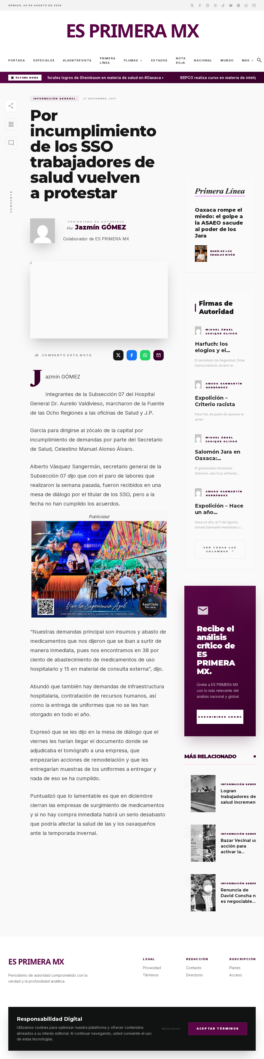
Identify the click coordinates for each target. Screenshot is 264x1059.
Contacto (194, 968)
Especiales (44, 60)
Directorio (194, 975)
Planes (235, 968)
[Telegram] (238, 5)
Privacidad (171, 1028)
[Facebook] (200, 5)
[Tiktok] (223, 5)
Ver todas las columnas (220, 549)
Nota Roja (181, 61)
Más (248, 61)
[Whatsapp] (246, 5)
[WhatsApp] (145, 355)
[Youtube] (231, 5)
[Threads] (215, 5)
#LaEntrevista (77, 60)
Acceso (235, 975)
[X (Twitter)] (118, 355)
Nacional (203, 60)
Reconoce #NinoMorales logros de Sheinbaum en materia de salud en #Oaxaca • (86, 77)
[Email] (254, 5)
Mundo (227, 60)
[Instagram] (207, 5)
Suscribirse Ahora (220, 716)
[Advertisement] (220, 128)
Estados (159, 60)
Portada (16, 60)
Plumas (133, 61)
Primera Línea (108, 61)
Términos (151, 975)
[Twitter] (192, 5)
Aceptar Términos (218, 1028)
